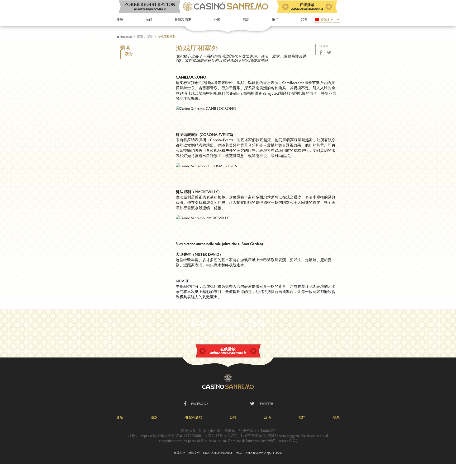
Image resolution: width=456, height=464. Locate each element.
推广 (275, 19)
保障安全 (179, 452)
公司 (217, 19)
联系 (304, 19)
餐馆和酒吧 (183, 19)
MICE (239, 452)
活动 (246, 19)
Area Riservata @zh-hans (264, 452)
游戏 (149, 19)
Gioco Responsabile (218, 452)
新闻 (140, 36)
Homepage (126, 36)
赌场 (119, 19)
